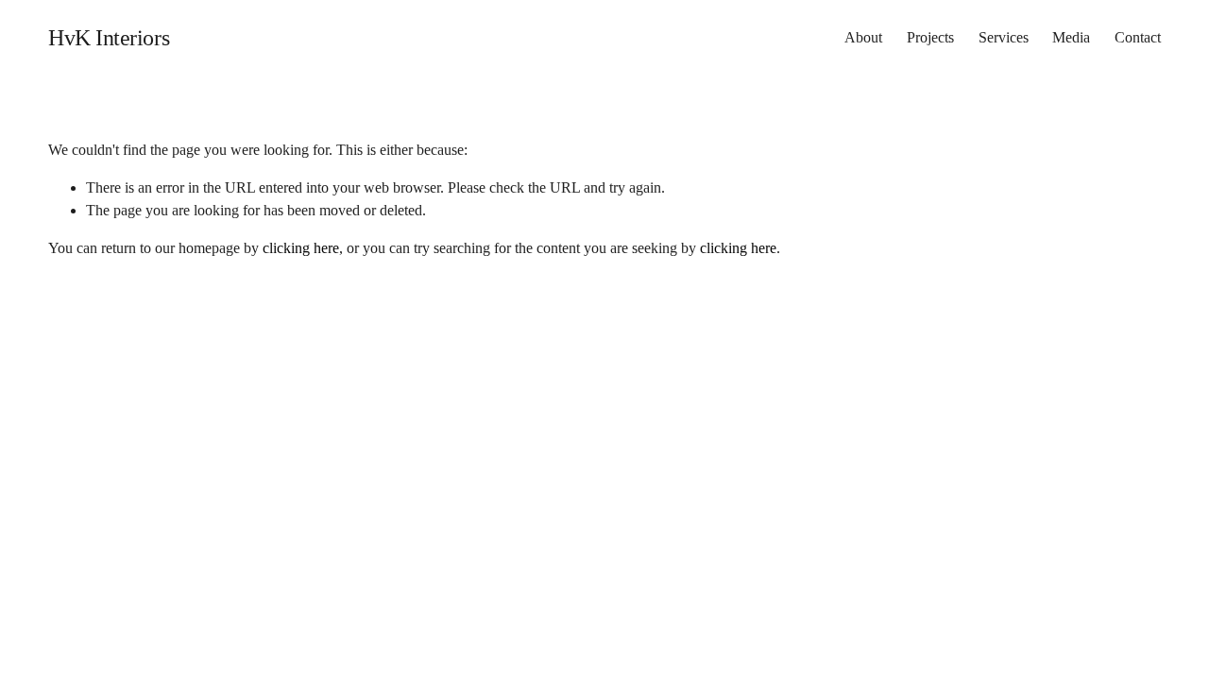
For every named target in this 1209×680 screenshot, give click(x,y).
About (863, 37)
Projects (930, 37)
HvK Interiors (108, 38)
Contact (1138, 37)
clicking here (301, 248)
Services (1004, 37)
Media (1071, 37)
